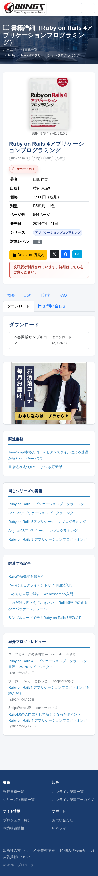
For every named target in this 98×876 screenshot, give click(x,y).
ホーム (8, 49)
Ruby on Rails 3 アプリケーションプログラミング (47, 539)
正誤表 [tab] (45, 295)
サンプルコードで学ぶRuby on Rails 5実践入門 (45, 618)
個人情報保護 (74, 850)
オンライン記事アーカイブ (73, 800)
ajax (60, 158)
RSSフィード (62, 828)
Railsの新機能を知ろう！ (28, 576)
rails (48, 158)
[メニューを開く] (88, 8)
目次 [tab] (27, 295)
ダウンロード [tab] (18, 306)
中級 (37, 241)
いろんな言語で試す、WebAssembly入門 (40, 594)
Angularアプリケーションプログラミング (40, 513)
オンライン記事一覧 (68, 792)
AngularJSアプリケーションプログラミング (42, 531)
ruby (37, 158)
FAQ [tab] (63, 295)
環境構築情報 (13, 828)
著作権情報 (46, 850)
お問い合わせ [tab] (54, 306)
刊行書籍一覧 (27, 49)
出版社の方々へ (15, 850)
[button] (49, 103)
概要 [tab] (11, 295)
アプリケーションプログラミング (57, 232)
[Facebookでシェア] (66, 254)
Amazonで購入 (30, 255)
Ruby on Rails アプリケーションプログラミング (46, 504)
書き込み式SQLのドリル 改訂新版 (35, 467)
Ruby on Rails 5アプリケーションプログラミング (47, 522)
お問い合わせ (62, 820)
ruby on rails (19, 158)
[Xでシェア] (54, 254)
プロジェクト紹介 (17, 820)
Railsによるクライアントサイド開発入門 (40, 585)
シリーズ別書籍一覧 (19, 800)
